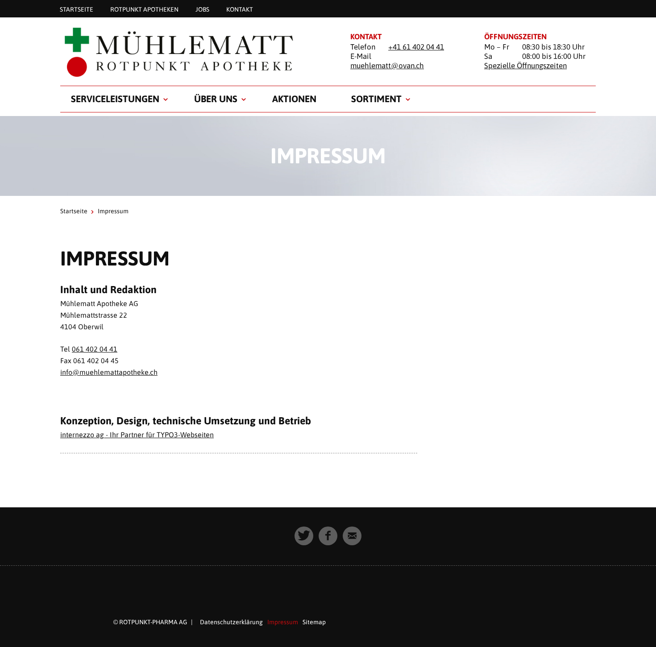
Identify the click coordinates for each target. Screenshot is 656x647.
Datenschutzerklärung (231, 622)
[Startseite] (194, 52)
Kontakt (239, 8)
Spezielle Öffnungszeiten (525, 65)
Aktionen (294, 98)
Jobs (202, 8)
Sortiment (376, 98)
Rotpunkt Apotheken (144, 8)
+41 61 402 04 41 (416, 46)
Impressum (282, 622)
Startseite (76, 8)
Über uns (215, 98)
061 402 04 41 (94, 349)
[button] (304, 536)
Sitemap (314, 622)
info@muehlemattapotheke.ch (109, 372)
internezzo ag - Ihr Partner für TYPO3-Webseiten (137, 435)
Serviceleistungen (115, 98)
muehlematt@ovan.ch (387, 65)
